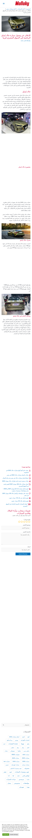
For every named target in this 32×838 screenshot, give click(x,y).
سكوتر (12, 747)
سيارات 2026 (16, 761)
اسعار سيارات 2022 (14, 737)
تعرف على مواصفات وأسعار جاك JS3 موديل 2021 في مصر (15, 494)
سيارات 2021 (26, 754)
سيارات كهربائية (15, 765)
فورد (10, 772)
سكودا (19, 751)
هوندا (28, 787)
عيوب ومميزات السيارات (22, 772)
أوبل (28, 737)
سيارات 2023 (25, 758)
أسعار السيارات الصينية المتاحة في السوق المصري (16, 505)
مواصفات (26, 783)
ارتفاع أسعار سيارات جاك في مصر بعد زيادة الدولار (16, 478)
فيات (18, 775)
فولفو (5, 772)
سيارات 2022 (15, 754)
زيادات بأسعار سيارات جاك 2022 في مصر (18, 475)
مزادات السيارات (11, 779)
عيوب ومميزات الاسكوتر (16, 768)
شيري (7, 765)
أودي (23, 737)
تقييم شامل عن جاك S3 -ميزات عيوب (19, 498)
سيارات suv (7, 761)
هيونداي (21, 787)
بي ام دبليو (9, 740)
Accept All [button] (5, 834)
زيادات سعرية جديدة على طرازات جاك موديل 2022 (15, 481)
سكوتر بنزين (26, 751)
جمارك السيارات (13, 744)
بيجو (28, 744)
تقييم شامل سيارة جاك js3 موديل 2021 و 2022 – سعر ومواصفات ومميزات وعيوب (16, 489)
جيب (4, 744)
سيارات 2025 (25, 761)
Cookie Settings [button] (14, 834)
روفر (23, 747)
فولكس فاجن (25, 775)
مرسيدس (21, 779)
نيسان (9, 783)
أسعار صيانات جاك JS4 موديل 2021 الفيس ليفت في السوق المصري (16, 485)
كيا (13, 775)
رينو (18, 747)
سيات (6, 751)
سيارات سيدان (25, 765)
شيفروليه (26, 768)
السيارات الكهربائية (25, 740)
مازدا (28, 779)
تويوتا (22, 744)
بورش (16, 740)
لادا (9, 775)
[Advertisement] (16, 60)
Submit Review (23, 554)
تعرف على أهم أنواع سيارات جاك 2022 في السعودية (17, 471)
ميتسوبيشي (17, 783)
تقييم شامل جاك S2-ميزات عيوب (20, 501)
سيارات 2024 (15, 758)
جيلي (28, 747)
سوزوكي (12, 751)
